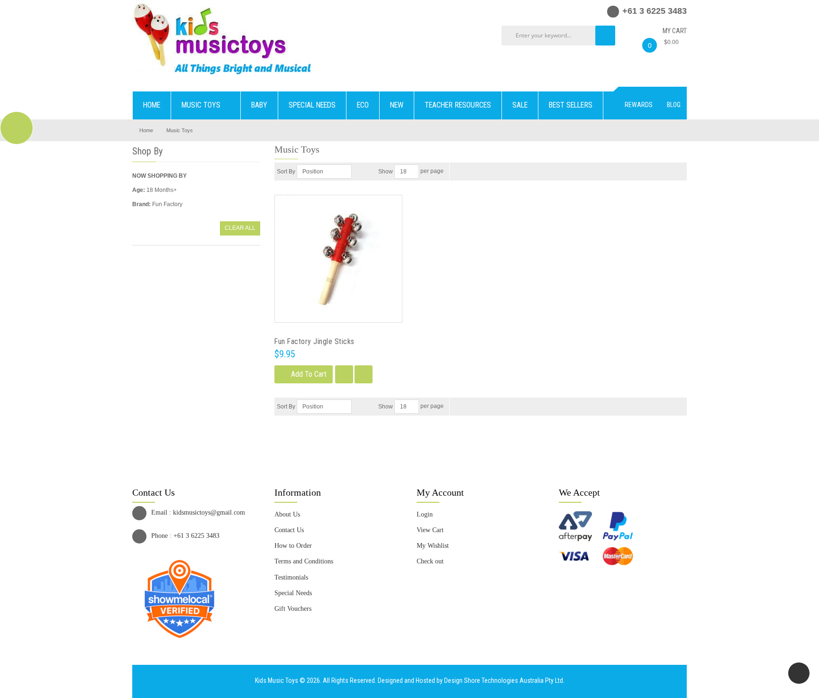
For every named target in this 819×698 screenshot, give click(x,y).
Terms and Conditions (303, 561)
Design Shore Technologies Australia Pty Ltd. (504, 680)
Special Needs (293, 593)
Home (146, 130)
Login (425, 514)
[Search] (605, 35)
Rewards (639, 105)
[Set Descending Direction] (358, 171)
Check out (430, 561)
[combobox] (560, 35)
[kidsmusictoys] (223, 4)
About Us (287, 514)
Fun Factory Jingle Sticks (314, 341)
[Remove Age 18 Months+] (180, 190)
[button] (344, 374)
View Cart (430, 530)
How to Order (293, 545)
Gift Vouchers (292, 608)
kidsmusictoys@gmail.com (209, 512)
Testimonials (291, 577)
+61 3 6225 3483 (196, 535)
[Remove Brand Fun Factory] (186, 204)
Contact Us (289, 530)
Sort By (286, 171)
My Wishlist (433, 545)
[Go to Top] (799, 673)
